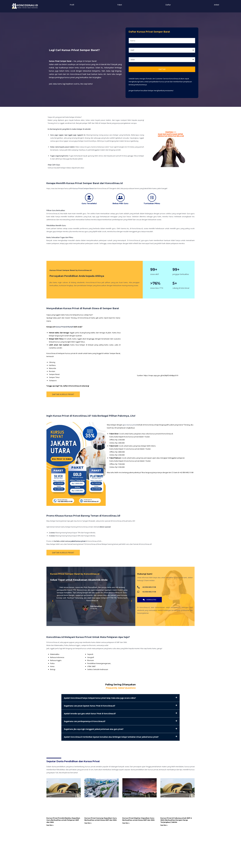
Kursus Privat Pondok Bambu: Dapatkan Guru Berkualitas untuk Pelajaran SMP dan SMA (63, 820)
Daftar (168, 5)
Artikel (216, 5)
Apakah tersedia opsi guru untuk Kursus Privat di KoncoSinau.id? (90, 713)
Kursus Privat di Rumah (64, 327)
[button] (52, 601)
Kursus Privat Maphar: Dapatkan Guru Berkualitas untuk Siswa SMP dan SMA (138, 819)
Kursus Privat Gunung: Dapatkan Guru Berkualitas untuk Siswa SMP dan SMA (100, 819)
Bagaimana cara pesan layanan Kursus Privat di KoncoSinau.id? (89, 706)
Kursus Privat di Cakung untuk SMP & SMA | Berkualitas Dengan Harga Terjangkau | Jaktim (176, 820)
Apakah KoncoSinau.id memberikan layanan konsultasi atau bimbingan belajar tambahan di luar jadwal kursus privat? (111, 737)
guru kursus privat (130, 425)
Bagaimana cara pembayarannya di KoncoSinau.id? (84, 721)
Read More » (50, 825)
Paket (119, 5)
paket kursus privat (78, 541)
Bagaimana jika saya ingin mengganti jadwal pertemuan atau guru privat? (93, 729)
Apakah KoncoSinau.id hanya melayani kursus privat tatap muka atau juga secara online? (100, 698)
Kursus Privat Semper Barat (83, 188)
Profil (72, 5)
